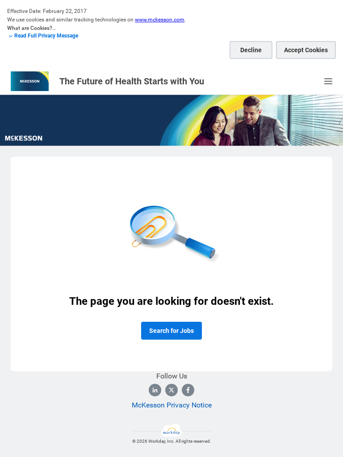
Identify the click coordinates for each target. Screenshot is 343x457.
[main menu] (328, 81)
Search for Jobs (171, 330)
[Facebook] (188, 390)
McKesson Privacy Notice (172, 405)
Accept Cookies (306, 50)
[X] (171, 390)
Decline (251, 50)
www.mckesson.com (159, 20)
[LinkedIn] (155, 390)
